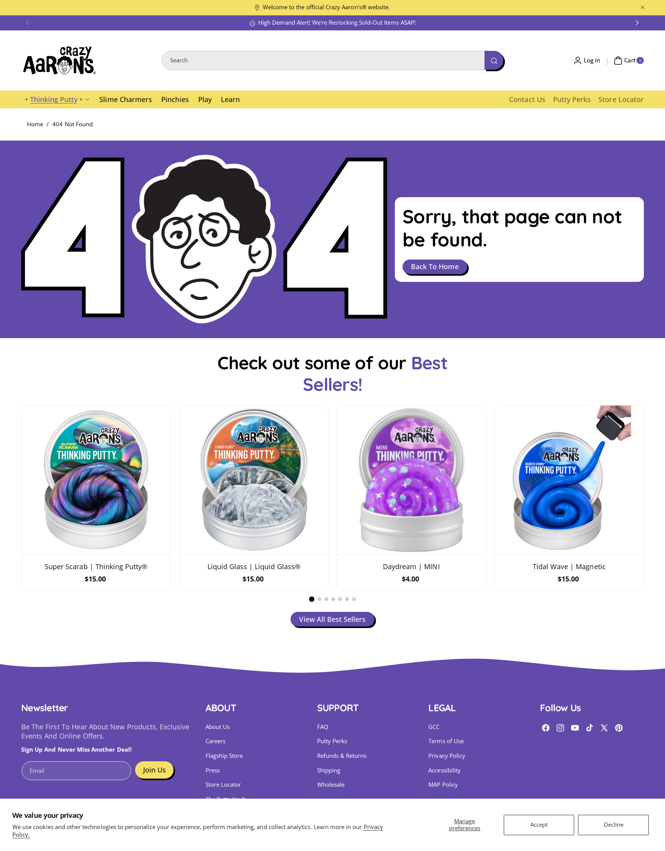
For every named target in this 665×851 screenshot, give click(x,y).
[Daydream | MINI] (411, 479)
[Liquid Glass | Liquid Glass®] (253, 479)
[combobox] (332, 60)
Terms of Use (446, 741)
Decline (613, 825)
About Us (218, 727)
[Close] (642, 7)
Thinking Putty (54, 99)
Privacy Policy (446, 756)
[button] (27, 22)
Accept (539, 825)
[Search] (494, 60)
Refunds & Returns (342, 756)
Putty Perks (332, 741)
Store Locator (223, 785)
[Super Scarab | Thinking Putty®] (96, 479)
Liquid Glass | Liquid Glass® (253, 566)
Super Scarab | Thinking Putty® (96, 566)
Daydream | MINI (411, 566)
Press (213, 770)
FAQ (322, 727)
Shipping (328, 770)
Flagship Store (224, 756)
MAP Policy (443, 785)
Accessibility (444, 770)
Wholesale (330, 785)
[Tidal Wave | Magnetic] (569, 479)
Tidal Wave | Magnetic (568, 566)
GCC (433, 727)
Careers (216, 741)
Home (35, 124)
